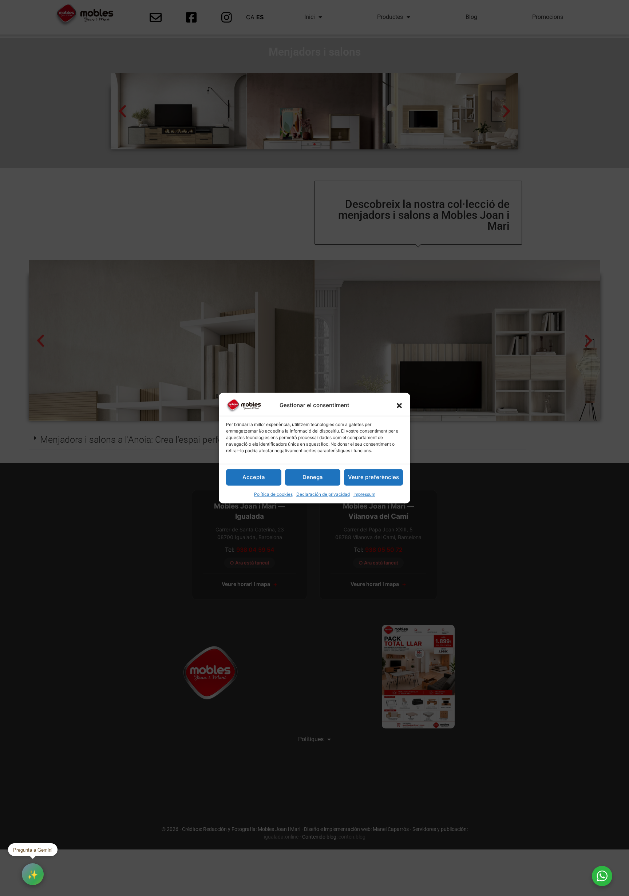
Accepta (253, 477)
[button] (399, 405)
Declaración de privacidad (323, 494)
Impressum (364, 494)
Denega (312, 477)
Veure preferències (373, 477)
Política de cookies (273, 494)
